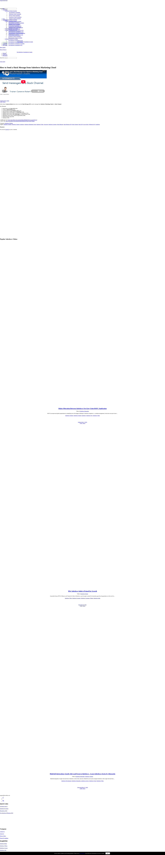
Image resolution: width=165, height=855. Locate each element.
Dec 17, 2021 (84, 422)
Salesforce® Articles (4, 808)
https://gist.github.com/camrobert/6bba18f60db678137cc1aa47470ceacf (22, 120)
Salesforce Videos (3, 845)
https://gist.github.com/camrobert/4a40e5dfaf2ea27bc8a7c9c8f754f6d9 (20, 121)
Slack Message (60, 124)
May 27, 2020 (85, 787)
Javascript (46, 124)
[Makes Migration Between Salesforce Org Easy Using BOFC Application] (82, 405)
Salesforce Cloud (92, 780)
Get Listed (3, 826)
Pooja (80, 604)
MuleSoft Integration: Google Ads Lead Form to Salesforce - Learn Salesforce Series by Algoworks (82, 774)
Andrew (80, 422)
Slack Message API (68, 124)
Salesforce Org (89, 415)
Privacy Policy (3, 836)
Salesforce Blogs (3, 843)
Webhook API (92, 124)
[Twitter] (3, 799)
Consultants (5, 20)
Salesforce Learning (52, 124)
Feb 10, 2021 (83, 604)
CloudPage (97, 124)
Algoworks (79, 787)
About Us (2, 833)
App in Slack (85, 124)
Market (91, 598)
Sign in (1, 49)
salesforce (22, 124)
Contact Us (5, 54)
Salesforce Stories (84, 593)
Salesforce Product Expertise (11, 21)
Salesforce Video (39, 124)
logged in (7, 129)
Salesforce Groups (3, 848)
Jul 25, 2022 (6, 100)
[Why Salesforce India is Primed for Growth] (82, 588)
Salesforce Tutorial (16, 124)
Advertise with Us (3, 806)
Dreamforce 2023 (3, 810)
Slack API (81, 124)
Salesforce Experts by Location (11, 39)
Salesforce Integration (84, 411)
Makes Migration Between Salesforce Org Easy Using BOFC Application (82, 408)
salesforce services (85, 780)
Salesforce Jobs (3, 850)
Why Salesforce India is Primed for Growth (82, 591)
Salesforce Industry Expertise (11, 30)
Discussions (5, 55)
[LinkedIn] (3, 801)
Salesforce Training (9, 123)
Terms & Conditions (4, 838)
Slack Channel (75, 124)
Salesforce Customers (85, 598)
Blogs (4, 18)
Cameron (2, 100)
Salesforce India (97, 598)
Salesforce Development (66, 780)
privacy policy (82, 853)
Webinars (4, 53)
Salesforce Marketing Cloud (30, 124)
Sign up (4, 49)
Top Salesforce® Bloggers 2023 (6, 813)
